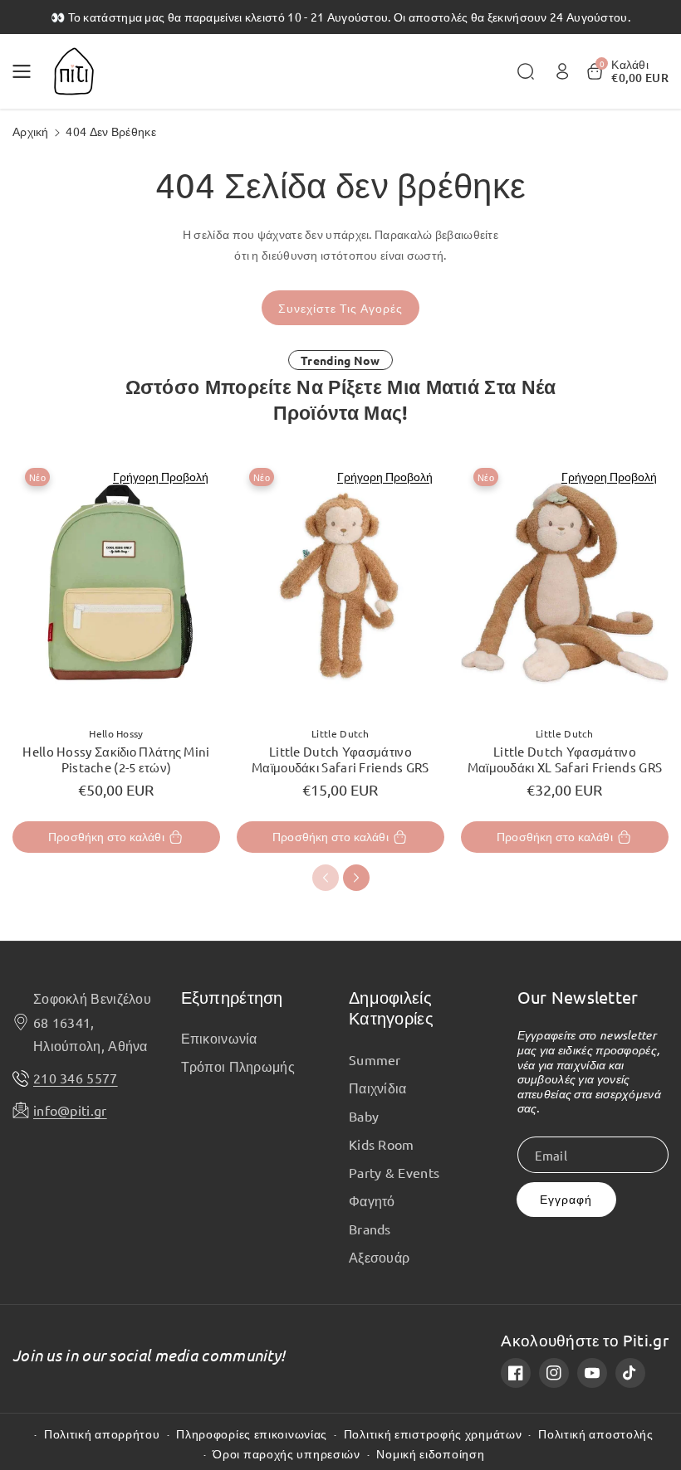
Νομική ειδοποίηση (430, 1454)
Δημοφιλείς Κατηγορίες (391, 1007)
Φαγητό (372, 1200)
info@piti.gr (70, 1110)
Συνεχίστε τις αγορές (340, 308)
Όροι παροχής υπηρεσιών (286, 1454)
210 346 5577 (75, 1077)
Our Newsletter (578, 996)
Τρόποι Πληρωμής (238, 1066)
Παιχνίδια (378, 1087)
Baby (364, 1115)
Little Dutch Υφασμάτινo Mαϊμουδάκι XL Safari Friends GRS (565, 759)
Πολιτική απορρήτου (102, 1434)
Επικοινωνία (219, 1037)
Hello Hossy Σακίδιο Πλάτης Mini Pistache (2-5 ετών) (115, 759)
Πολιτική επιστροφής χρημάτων (433, 1434)
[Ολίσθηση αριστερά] (325, 877)
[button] (26, 71)
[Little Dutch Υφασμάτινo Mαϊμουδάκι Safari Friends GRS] (340, 584)
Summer (375, 1059)
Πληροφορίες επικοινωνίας (251, 1434)
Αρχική (30, 131)
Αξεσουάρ (379, 1257)
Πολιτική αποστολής (596, 1434)
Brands (370, 1228)
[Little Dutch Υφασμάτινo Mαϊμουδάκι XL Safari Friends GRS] (565, 584)
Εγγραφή (566, 1199)
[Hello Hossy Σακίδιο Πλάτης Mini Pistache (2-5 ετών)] (116, 584)
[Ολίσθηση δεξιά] (356, 877)
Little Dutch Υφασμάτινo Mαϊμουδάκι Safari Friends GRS (340, 759)
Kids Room (381, 1144)
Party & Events (394, 1172)
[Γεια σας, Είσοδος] (562, 71)
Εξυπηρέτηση (232, 996)
